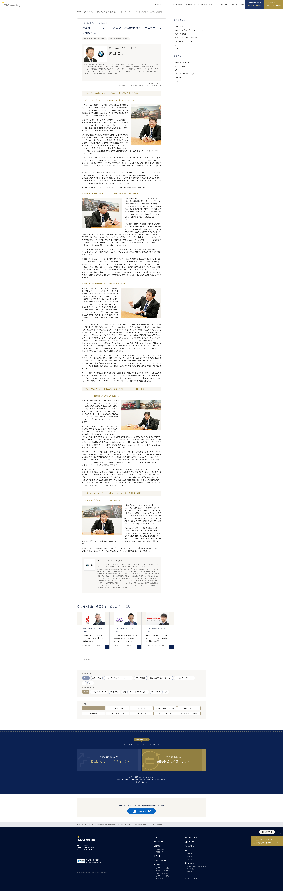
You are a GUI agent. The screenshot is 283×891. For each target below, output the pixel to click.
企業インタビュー (200, 4)
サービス (158, 4)
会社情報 (189, 856)
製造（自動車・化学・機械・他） (187, 38)
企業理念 (189, 853)
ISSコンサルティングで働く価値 (196, 866)
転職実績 (179, 4)
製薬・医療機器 (180, 34)
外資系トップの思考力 (163, 876)
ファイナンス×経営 (141, 713)
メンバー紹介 (191, 869)
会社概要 (231, 4)
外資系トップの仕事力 (163, 868)
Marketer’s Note (189, 708)
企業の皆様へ (224, 4)
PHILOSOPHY (141, 708)
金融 (176, 49)
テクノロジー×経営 (165, 713)
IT (176, 45)
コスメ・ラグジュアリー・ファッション (189, 30)
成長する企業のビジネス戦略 (165, 708)
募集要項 (189, 871)
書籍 (210, 4)
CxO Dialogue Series (117, 708)
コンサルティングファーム (184, 41)
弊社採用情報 (240, 4)
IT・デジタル (180, 66)
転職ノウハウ (189, 842)
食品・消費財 (180, 26)
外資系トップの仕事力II (163, 870)
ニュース (189, 859)
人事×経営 (93, 713)
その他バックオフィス (183, 62)
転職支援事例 (160, 849)
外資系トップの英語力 (163, 873)
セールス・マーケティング (184, 74)
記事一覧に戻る (85, 659)
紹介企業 (157, 856)
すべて (86, 678)
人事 (176, 81)
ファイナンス (180, 78)
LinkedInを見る (144, 811)
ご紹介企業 (188, 4)
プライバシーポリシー (192, 879)
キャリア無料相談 (254, 5)
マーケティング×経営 (117, 713)
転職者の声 (159, 852)
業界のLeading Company (189, 713)
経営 (176, 70)
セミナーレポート (191, 837)
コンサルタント (168, 4)
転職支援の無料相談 (273, 5)
